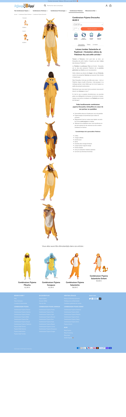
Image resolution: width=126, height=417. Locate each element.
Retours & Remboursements (72, 298)
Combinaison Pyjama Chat (46, 312)
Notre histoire (43, 298)
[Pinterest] (98, 299)
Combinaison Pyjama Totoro (71, 319)
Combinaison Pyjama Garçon (22, 322)
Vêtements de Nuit (90, 11)
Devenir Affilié (43, 301)
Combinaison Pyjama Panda (47, 309)
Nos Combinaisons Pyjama (21, 11)
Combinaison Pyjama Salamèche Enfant (99, 277)
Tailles (88, 44)
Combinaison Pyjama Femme (22, 309)
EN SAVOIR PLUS (44, 295)
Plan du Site (42, 303)
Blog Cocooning (68, 333)
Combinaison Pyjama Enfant (22, 314)
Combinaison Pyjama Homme (22, 312)
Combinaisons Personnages (58, 11)
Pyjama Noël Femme (20, 326)
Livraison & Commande (20, 303)
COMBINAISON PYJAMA (21, 307)
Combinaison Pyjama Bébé (21, 317)
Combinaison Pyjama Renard (47, 317)
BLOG (66, 327)
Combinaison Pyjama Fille (21, 319)
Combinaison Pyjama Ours (46, 319)
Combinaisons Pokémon (76, 11)
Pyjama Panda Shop (27, 348)
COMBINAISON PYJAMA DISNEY (73, 307)
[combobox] (88, 24)
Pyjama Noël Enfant (19, 331)
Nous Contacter (18, 301)
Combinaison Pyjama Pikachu (27, 283)
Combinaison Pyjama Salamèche (75, 283)
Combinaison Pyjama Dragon (47, 331)
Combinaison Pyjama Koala (46, 322)
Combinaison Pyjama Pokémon (22, 324)
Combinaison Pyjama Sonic (71, 322)
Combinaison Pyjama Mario (71, 317)
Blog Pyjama (67, 330)
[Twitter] (90, 299)
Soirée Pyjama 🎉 (69, 338)
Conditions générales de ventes (72, 303)
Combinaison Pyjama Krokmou (72, 309)
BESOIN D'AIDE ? (19, 295)
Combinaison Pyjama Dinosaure (48, 329)
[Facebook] (93, 299)
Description (81, 44)
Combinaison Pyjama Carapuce (51, 283)
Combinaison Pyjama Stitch (71, 312)
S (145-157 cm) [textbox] (77, 25)
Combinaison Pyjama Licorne (47, 326)
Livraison (95, 44)
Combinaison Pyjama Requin (47, 324)
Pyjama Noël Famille (20, 334)
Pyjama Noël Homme (20, 329)
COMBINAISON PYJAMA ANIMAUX (49, 307)
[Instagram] (95, 299)
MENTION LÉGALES (70, 295)
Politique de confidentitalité (71, 301)
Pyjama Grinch (68, 324)
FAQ (15, 298)
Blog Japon (67, 335)
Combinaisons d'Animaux (40, 11)
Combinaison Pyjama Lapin (46, 314)
